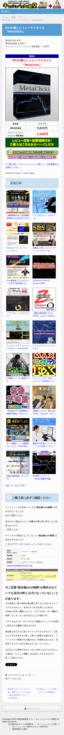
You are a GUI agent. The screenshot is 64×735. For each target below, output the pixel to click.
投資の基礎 (20, 485)
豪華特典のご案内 (19, 729)
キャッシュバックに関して (48, 724)
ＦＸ (33, 675)
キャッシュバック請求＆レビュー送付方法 (30, 727)
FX (12, 485)
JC (26, 675)
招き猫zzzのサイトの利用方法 (21, 724)
